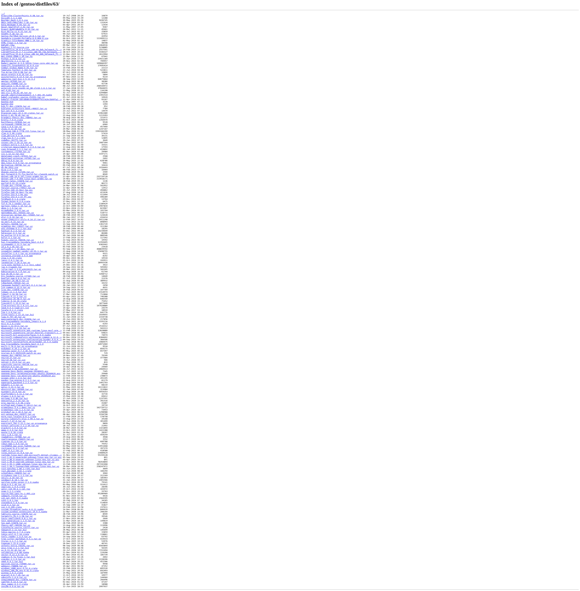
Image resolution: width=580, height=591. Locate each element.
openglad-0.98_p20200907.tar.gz (19, 369)
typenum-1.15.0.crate (13, 543)
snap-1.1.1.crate (11, 491)
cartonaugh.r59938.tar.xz (15, 124)
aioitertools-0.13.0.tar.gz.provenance (23, 77)
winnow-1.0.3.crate (12, 573)
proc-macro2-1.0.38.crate (15, 403)
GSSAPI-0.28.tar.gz (12, 34)
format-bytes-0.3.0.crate (15, 201)
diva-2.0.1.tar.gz (11, 170)
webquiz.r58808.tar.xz (14, 566)
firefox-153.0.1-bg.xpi (14, 194)
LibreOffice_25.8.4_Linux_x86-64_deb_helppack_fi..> (31, 54)
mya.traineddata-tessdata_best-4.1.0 (22, 344)
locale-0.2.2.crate (12, 310)
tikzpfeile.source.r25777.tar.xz (20, 527)
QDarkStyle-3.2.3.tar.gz (15, 61)
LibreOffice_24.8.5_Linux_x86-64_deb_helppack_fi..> (31, 49)
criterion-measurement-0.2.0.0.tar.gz (23, 147)
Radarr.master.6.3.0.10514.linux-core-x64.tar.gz (29, 63)
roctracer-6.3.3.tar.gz (14, 448)
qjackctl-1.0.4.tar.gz (14, 428)
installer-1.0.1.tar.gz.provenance (21, 253)
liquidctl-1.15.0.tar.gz (15, 303)
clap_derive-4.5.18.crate (15, 136)
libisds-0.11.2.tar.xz (14, 296)
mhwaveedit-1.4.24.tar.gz (15, 328)
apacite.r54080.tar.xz (14, 83)
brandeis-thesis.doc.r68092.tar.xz (21, 117)
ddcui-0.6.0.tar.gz (12, 160)
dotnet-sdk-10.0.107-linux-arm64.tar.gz (24, 176)
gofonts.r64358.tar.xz (14, 224)
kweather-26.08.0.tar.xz (15, 280)
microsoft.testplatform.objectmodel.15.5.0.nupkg (29, 342)
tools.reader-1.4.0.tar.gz (16, 536)
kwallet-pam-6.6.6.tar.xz (15, 278)
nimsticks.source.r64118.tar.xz (19, 364)
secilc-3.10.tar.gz (12, 478)
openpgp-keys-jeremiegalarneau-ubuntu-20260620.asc (30, 373)
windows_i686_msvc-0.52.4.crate (19, 568)
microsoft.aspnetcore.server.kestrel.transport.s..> (31, 333)
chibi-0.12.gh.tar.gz (13, 129)
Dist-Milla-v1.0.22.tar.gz (16, 31)
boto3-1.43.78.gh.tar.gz (15, 115)
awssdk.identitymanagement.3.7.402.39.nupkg (26, 95)
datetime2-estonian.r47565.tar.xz (20, 158)
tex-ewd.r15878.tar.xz (14, 523)
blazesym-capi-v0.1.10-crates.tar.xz (22, 113)
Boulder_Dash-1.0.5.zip (14, 20)
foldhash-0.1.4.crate (13, 199)
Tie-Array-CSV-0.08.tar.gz (16, 72)
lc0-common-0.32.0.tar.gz (15, 287)
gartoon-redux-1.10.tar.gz (16, 206)
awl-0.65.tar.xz (10, 90)
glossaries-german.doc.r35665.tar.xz (22, 215)
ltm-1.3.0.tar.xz (11, 312)
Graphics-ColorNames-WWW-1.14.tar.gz (22, 40)
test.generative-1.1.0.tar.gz (18, 521)
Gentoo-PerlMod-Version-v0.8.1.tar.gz (23, 36)
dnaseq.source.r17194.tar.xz (17, 172)
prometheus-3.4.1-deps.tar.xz (18, 407)
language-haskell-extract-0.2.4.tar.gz (23, 285)
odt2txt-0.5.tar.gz (12, 367)
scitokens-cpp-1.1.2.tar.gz (17, 475)
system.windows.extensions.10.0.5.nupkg (24, 512)
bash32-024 (7, 102)
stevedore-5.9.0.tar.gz (14, 502)
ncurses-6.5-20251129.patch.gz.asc (21, 353)
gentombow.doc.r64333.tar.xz (17, 213)
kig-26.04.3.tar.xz (12, 274)
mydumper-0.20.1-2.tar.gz (15, 348)
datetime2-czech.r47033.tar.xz (18, 156)
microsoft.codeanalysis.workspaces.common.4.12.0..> (31, 337)
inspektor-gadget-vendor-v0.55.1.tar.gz (24, 251)
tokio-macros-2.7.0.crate (15, 532)
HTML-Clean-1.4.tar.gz (14, 43)
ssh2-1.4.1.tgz (9, 500)
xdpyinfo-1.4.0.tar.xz (14, 577)
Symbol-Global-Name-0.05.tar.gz (19, 68)
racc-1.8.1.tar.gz (11, 435)
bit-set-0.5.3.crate (12, 111)
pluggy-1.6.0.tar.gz (12, 396)
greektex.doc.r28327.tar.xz (17, 226)
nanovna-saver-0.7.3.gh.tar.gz (18, 351)
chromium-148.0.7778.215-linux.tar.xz (23, 131)
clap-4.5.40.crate (11, 133)
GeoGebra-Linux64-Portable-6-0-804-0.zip (24, 38)
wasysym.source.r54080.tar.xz (18, 564)
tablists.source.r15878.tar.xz (18, 514)
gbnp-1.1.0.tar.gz (11, 208)
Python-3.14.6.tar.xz (13, 59)
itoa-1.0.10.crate (11, 258)
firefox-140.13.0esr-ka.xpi (17, 190)
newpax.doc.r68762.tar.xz (15, 355)
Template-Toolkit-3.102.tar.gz (18, 70)
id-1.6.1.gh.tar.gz (12, 247)
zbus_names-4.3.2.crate (14, 584)
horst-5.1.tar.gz (11, 237)
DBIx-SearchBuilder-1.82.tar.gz (19, 22)
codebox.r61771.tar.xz (14, 140)
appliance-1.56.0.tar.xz (15, 86)
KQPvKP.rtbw (7, 45)
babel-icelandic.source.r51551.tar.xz (23, 97)
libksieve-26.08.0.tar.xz (15, 299)
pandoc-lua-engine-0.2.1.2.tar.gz (20, 380)
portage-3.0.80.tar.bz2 (14, 398)
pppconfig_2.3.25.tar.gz (15, 401)
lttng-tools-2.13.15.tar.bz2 (17, 314)
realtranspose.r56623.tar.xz (17, 439)
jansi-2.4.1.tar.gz (12, 260)
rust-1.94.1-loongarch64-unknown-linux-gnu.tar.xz (30, 466)
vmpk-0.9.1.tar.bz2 (12, 561)
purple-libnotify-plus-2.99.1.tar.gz (22, 419)
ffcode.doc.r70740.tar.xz (15, 185)
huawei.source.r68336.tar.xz (17, 240)
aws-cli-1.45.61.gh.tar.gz (16, 93)
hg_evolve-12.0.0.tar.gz (15, 235)
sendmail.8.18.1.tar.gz (14, 480)
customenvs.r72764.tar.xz (15, 151)
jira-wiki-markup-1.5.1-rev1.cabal (21, 265)
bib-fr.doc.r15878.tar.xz (15, 106)
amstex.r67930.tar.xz (13, 81)
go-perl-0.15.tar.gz (12, 222)
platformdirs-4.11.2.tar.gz (17, 394)
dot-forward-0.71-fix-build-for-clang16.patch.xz (29, 174)
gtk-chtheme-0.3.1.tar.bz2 (16, 228)
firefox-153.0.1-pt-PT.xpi (16, 197)
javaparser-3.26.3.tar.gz (15, 262)
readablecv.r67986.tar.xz (15, 437)
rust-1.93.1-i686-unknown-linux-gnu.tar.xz (26, 464)
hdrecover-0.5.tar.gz (13, 233)
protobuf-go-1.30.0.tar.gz (16, 412)
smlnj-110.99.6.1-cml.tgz (15, 489)
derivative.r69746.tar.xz (15, 165)
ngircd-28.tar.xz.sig (13, 360)
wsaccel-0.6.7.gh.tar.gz (15, 575)
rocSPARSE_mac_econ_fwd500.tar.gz (20, 446)
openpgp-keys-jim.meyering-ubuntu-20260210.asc (28, 376)
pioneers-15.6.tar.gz (13, 391)
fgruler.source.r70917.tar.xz (18, 188)
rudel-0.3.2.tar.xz (12, 450)
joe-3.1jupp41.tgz (11, 267)
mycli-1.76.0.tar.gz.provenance (19, 346)
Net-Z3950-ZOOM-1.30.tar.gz (17, 56)
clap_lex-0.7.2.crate (13, 138)
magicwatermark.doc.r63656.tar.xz (20, 319)
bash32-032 (7, 104)
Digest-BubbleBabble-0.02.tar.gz (20, 29)
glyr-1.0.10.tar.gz (12, 217)
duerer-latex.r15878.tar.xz (17, 181)
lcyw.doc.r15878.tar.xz (14, 290)
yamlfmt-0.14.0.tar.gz (14, 582)
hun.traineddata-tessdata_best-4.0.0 (22, 242)
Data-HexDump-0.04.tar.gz (15, 25)
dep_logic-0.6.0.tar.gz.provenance (21, 163)
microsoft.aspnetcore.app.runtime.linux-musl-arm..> (31, 330)
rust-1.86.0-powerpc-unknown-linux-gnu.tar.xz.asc (30, 459)
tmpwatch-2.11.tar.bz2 (14, 530)
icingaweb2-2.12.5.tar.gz (15, 244)
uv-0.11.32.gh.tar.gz (13, 550)
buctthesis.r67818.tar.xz (15, 122)
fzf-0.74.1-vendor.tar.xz (15, 203)
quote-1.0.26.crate (12, 432)
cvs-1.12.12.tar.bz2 (12, 154)
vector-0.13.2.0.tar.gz (14, 555)
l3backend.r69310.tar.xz (15, 283)
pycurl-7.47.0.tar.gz (13, 421)
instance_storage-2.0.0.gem (17, 256)
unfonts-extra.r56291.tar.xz (17, 545)
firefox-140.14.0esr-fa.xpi (17, 192)
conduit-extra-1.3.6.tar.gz (17, 145)
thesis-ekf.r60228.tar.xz (15, 525)
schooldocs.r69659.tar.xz (15, 473)
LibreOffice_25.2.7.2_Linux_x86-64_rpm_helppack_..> (31, 52)
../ (3, 13)
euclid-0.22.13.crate (13, 183)
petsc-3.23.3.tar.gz (12, 387)
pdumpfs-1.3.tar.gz (12, 385)
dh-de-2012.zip (9, 167)
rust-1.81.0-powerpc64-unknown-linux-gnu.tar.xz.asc (31, 457)
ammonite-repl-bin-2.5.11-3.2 (18, 79)
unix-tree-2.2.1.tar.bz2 (15, 548)
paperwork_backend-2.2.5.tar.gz (19, 382)
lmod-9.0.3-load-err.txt (15, 308)
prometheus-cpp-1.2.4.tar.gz (17, 410)
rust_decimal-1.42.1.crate (16, 471)
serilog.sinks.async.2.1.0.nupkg (20, 482)
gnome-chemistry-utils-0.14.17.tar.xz (23, 219)
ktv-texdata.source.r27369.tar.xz (20, 276)
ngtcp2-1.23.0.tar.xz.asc (15, 362)
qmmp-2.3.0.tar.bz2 (12, 430)
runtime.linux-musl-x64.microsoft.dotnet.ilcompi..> (31, 455)
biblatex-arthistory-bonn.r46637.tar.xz (24, 108)
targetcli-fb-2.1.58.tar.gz (17, 516)
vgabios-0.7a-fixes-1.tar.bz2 (18, 557)
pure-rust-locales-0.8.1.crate (18, 416)
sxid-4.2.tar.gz (10, 505)
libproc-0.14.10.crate (14, 301)
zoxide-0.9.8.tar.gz (12, 586)
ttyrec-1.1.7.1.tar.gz (14, 541)
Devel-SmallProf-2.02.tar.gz (17, 27)
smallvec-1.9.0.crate (13, 487)
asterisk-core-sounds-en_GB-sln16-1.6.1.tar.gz (28, 88)
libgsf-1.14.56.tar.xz (14, 294)
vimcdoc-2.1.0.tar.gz (13, 559)
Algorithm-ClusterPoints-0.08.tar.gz (22, 15)
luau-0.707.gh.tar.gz (13, 317)
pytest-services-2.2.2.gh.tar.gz (20, 425)
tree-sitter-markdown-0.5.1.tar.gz (21, 539)
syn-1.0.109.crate (11, 507)
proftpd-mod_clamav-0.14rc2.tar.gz (21, 405)
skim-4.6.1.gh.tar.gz (13, 484)
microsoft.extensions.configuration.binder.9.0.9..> (31, 339)
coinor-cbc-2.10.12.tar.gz (16, 142)
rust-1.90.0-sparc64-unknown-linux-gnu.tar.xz (27, 462)
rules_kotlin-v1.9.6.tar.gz (17, 453)
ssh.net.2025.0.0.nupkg (14, 498)
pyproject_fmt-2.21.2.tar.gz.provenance (24, 423)
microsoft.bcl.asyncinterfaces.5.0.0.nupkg (26, 335)
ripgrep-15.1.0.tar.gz (14, 441)
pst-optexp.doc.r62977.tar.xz (18, 414)
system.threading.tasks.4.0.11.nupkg (22, 509)
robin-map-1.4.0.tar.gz (14, 444)
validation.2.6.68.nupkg (15, 552)
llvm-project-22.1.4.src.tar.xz (19, 305)
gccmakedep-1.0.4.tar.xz (15, 210)
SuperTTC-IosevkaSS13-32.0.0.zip (20, 65)
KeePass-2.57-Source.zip (15, 47)
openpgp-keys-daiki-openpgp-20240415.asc (24, 371)
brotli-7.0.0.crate (12, 120)
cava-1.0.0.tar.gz (11, 126)
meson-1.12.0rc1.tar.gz (14, 326)
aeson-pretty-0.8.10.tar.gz (17, 74)
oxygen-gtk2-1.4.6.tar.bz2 (16, 378)
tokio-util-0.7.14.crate (15, 534)
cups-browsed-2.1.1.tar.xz (16, 149)
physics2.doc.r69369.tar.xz (17, 389)
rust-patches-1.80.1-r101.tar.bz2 (20, 468)
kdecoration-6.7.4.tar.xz (15, 271)
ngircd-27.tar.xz (11, 358)
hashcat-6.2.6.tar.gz (13, 231)
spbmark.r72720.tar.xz (14, 496)
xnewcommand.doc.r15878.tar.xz (18, 579)
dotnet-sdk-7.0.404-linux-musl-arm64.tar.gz (26, 179)
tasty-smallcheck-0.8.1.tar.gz (18, 518)
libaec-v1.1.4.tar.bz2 (14, 292)
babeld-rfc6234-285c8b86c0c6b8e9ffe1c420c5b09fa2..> (31, 99)
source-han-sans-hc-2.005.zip (18, 493)
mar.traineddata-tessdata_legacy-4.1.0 (23, 321)
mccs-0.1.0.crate (11, 324)
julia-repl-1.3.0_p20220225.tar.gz (21, 269)
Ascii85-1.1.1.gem (11, 18)
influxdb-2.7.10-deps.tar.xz (17, 249)
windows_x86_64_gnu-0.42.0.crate (20, 570)
